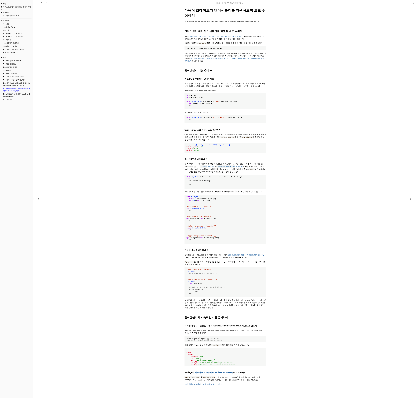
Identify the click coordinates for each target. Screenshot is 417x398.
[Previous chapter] (38, 199)
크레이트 (207, 166)
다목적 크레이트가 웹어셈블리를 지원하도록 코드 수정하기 (16, 89)
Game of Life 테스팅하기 (13, 36)
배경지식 (5, 12)
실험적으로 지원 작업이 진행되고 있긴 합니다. (246, 255)
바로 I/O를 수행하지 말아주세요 (199, 78)
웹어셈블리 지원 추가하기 (199, 70)
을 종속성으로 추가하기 (203, 129)
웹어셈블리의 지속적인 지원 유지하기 (206, 317)
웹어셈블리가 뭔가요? (12, 16)
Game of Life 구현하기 (12, 33)
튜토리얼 (5, 21)
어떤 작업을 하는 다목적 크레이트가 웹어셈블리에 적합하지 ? (214, 36)
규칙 (6, 30)
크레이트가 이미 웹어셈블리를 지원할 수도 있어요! (214, 31)
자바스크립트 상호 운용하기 (14, 80)
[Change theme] (41, 2)
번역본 (7, 99)
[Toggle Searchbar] (46, 2)
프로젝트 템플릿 (10, 67)
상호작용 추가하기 (11, 43)
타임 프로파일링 (10, 46)
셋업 (6, 24)
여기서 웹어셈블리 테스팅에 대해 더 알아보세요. (203, 384)
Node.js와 (190, 372)
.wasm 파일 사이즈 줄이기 (13, 49)
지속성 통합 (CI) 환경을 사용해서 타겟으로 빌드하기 (222, 325)
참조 (3, 57)
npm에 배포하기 (11, 52)
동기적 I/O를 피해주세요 (196, 159)
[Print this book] (413, 3)
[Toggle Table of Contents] (36, 2)
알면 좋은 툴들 (9, 64)
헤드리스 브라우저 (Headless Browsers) (214, 372)
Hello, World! (9, 27)
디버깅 (7, 40)
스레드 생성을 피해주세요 (196, 250)
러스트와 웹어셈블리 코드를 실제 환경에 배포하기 (16, 95)
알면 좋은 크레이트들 (12, 61)
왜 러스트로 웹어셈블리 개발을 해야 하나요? (16, 8)
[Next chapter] (410, 199)
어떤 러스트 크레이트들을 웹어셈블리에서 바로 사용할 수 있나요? (16, 84)
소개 (3, 4)
